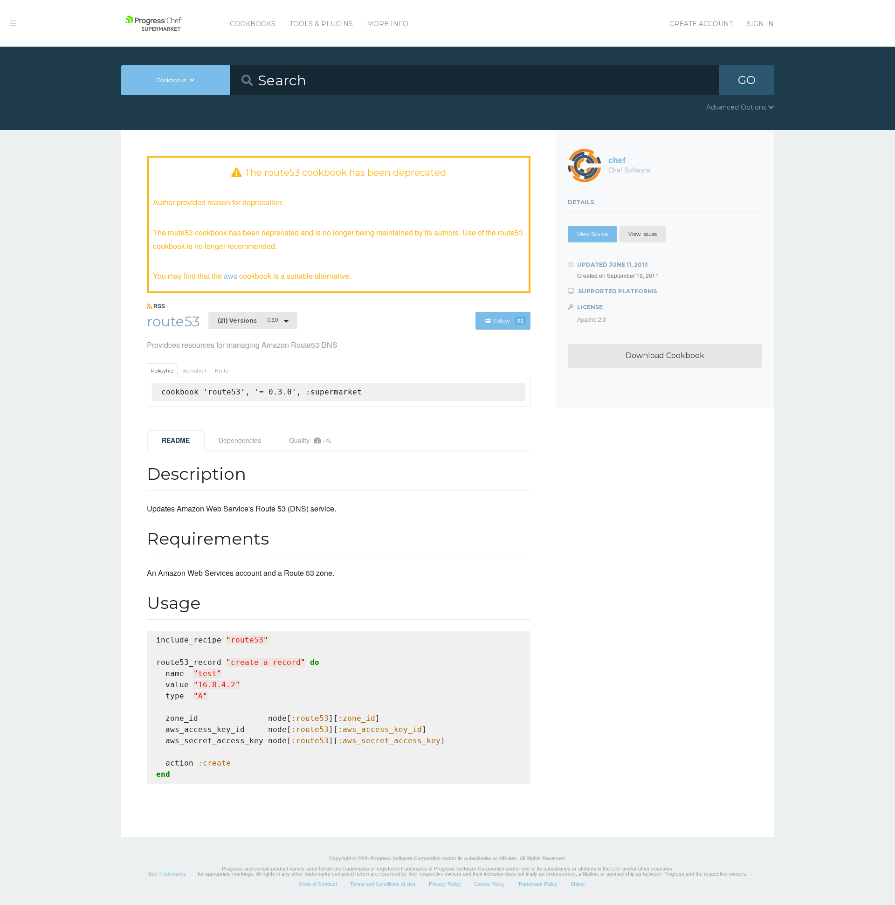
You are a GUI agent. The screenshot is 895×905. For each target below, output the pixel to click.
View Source (592, 234)
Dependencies (240, 440)
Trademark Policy (538, 883)
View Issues (642, 234)
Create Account (701, 24)
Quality (310, 440)
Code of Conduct (318, 883)
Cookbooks (252, 24)
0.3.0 (248, 320)
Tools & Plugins (321, 24)
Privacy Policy (445, 883)
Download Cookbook (665, 355)
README (176, 440)
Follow (508, 321)
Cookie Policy (489, 883)
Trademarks (172, 873)
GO (747, 80)
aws (230, 275)
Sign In (760, 24)
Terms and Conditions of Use (383, 883)
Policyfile (162, 370)
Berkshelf (194, 370)
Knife (221, 370)
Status (578, 883)
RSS (158, 306)
